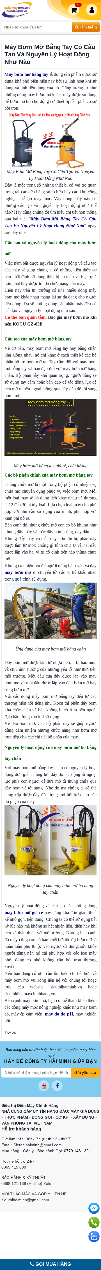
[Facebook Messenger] (94, 1208)
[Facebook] (57, 1085)
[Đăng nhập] (93, 10)
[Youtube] (43, 1085)
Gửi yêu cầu (85, 1072)
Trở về (10, 1033)
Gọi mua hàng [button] (52, 1264)
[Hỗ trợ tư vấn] (94, 1222)
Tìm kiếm (88, 27)
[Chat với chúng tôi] (94, 1236)
